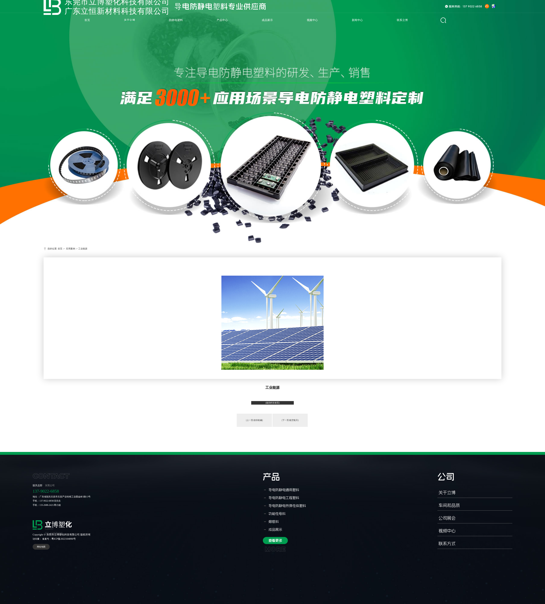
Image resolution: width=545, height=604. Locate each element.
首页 (87, 20)
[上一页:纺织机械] (254, 420)
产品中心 (222, 20)
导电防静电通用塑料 (284, 490)
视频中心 (312, 20)
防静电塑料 (176, 20)
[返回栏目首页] (272, 403)
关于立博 (129, 20)
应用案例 (70, 248)
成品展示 (267, 20)
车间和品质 (449, 505)
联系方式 (447, 543)
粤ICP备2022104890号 (63, 538)
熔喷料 (274, 521)
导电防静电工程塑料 (284, 498)
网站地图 (41, 547)
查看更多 (275, 541)
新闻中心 (357, 20)
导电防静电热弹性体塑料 (287, 505)
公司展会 (447, 518)
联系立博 (402, 20)
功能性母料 (277, 513)
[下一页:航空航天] (290, 420)
